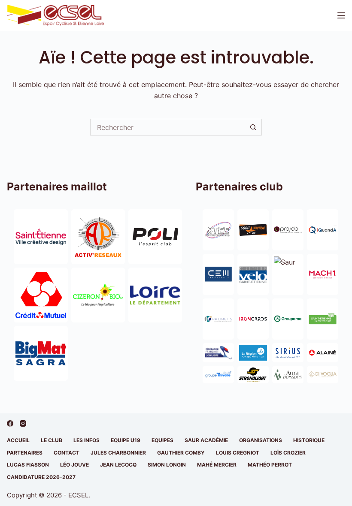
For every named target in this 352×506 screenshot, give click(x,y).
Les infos (86, 440)
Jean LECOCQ (118, 464)
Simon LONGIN (167, 464)
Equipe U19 (125, 440)
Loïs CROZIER (288, 452)
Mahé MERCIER (217, 464)
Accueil (18, 440)
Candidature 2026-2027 (41, 477)
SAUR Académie (206, 440)
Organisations (260, 440)
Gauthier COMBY (181, 452)
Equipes (162, 440)
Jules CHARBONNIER (118, 452)
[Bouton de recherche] (253, 127)
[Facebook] (10, 423)
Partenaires (24, 452)
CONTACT (66, 452)
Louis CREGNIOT (237, 452)
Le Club (51, 440)
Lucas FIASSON (28, 464)
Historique (309, 440)
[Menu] (341, 15)
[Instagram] (23, 423)
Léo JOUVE (74, 464)
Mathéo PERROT (270, 464)
